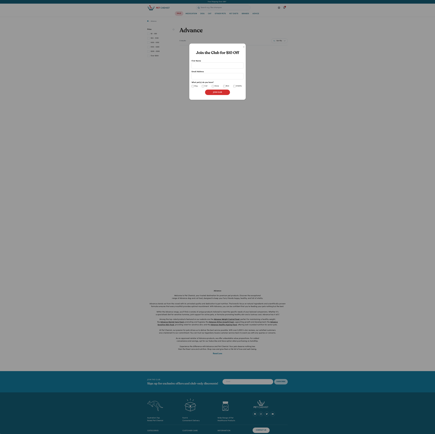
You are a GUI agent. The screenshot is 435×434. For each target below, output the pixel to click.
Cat (206, 86)
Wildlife (239, 86)
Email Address (198, 72)
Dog (196, 86)
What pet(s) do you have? (217, 84)
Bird (227, 86)
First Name (196, 61)
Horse (217, 86)
